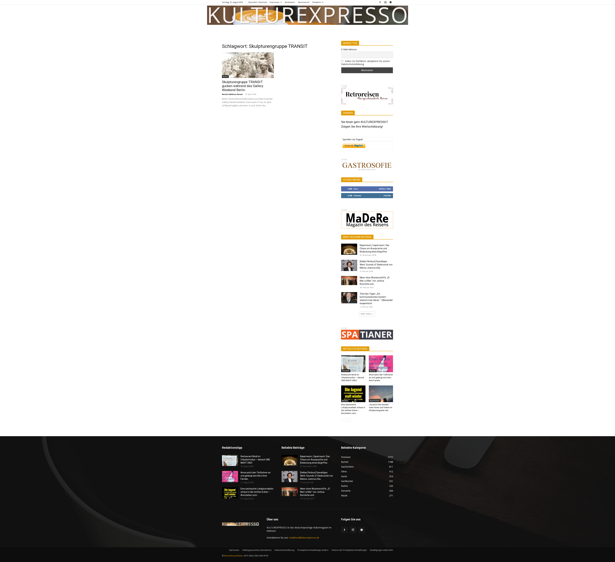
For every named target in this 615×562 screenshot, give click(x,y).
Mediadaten (290, 2)
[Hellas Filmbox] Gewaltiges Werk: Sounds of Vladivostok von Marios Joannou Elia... (376, 264)
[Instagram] (385, 2)
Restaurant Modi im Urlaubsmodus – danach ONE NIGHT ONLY (352, 377)
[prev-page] (343, 420)
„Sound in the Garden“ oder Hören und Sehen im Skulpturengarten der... (380, 407)
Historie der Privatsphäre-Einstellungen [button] (349, 550)
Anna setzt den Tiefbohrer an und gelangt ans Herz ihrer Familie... (381, 377)
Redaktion (316, 2)
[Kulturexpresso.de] (307, 15)
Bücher (373, 371)
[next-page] (348, 420)
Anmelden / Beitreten (257, 2)
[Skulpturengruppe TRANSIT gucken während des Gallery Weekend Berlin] (248, 65)
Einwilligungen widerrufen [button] (381, 550)
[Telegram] (390, 2)
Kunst (225, 76)
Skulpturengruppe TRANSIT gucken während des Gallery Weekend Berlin (242, 86)
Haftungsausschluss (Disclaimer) (256, 550)
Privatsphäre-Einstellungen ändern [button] (312, 550)
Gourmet (345, 371)
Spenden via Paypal (353, 139)
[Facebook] (380, 2)
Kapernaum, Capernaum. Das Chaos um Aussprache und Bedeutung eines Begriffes (374, 248)
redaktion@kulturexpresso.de (304, 537)
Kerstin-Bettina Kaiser (232, 94)
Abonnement (303, 2)
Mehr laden (366, 313)
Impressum (274, 2)
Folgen (387, 195)
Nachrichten (375, 401)
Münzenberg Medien (233, 555)
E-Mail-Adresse (349, 49)
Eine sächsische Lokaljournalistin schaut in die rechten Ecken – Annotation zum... (257, 491)
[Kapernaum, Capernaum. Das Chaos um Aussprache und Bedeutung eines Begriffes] (349, 249)
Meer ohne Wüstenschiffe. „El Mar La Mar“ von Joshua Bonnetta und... (375, 280)
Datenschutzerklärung (284, 550)
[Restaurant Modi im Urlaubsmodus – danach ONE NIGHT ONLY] (353, 363)
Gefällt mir (385, 189)
